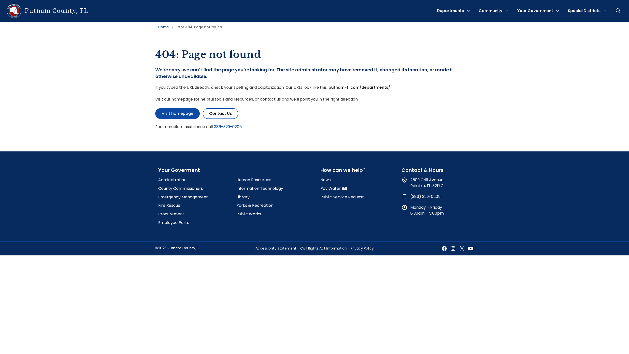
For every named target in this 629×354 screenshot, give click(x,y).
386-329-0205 (228, 127)
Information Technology (259, 188)
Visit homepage (177, 113)
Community (490, 11)
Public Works (248, 214)
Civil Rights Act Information (323, 248)
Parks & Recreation (254, 205)
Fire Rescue (169, 205)
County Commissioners (180, 188)
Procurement (171, 214)
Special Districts (584, 11)
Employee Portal (174, 222)
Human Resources (253, 180)
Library (243, 197)
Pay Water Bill (333, 188)
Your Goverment (179, 170)
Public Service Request (342, 197)
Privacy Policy (362, 248)
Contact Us (220, 113)
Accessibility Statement (276, 248)
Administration (172, 180)
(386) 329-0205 (425, 196)
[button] (618, 11)
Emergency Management (183, 197)
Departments (450, 11)
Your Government (535, 11)
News (325, 180)
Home (163, 27)
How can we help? (343, 170)
